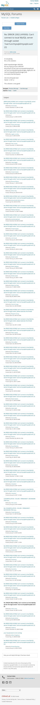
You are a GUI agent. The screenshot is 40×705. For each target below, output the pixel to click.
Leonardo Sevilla (15, 153)
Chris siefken (14, 342)
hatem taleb (14, 408)
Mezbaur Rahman (15, 209)
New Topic (6, 28)
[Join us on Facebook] (3, 683)
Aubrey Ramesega (15, 124)
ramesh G (13, 627)
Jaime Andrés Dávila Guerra (17, 200)
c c (11, 323)
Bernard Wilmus (15, 181)
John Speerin (14, 380)
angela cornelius (15, 134)
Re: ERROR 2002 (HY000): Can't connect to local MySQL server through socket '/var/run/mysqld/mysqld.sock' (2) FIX (19, 642)
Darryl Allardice (14, 446)
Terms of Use (21, 699)
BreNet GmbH (14, 257)
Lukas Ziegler (14, 162)
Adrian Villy (14, 190)
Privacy (4, 699)
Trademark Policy (30, 699)
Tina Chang (14, 474)
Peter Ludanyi (14, 332)
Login (31, 3)
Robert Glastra (14, 399)
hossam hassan (15, 172)
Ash (12, 389)
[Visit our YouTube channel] (10, 683)
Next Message (24, 88)
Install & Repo (14, 18)
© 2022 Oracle (15, 696)
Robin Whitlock (15, 351)
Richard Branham (15, 646)
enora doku (14, 105)
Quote (14, 90)
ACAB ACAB (14, 521)
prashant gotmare (15, 219)
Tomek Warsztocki (15, 512)
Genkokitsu (14, 559)
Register (36, 3)
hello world (14, 502)
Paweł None (14, 578)
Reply (9, 90)
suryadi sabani (14, 294)
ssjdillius (13, 247)
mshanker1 (13, 484)
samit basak (14, 238)
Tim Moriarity (14, 370)
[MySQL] (5, 4)
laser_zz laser (14, 143)
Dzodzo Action (14, 618)
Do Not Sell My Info (11, 699)
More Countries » (29, 678)
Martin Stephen (15, 266)
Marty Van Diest (15, 285)
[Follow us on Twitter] (6, 683)
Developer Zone (7, 9)
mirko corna (14, 608)
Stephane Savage (15, 361)
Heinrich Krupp (14, 304)
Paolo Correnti (14, 427)
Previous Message (13, 88)
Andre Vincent (14, 455)
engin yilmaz (14, 597)
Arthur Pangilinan (15, 635)
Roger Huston (14, 531)
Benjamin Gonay (15, 313)
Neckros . (13, 436)
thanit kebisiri (14, 465)
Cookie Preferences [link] (7, 701)
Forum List (4, 18)
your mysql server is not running (13, 633)
